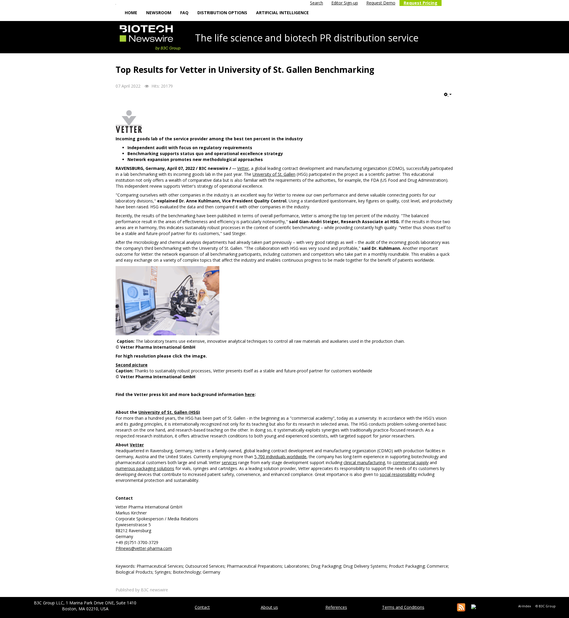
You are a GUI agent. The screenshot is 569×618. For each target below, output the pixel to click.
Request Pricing (420, 3)
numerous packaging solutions (145, 468)
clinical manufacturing (364, 462)
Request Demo (380, 3)
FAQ (184, 12)
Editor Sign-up (344, 3)
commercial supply (411, 462)
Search (316, 3)
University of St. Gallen (273, 174)
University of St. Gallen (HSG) (169, 412)
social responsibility (398, 474)
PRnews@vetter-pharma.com (144, 548)
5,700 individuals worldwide (280, 456)
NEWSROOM (158, 12)
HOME (131, 12)
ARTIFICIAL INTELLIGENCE (282, 12)
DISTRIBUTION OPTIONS (222, 12)
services (229, 462)
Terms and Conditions (403, 607)
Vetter (243, 168)
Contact (202, 607)
